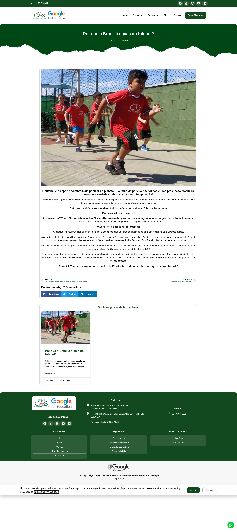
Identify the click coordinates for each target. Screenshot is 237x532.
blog (165, 15)
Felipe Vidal (118, 479)
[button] (51, 294)
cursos (151, 15)
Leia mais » (50, 373)
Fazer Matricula (196, 15)
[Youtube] (198, 3)
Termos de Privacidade (46, 492)
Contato (178, 15)
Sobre (136, 15)
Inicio (125, 15)
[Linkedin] (205, 3)
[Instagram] (192, 3)
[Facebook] (180, 3)
